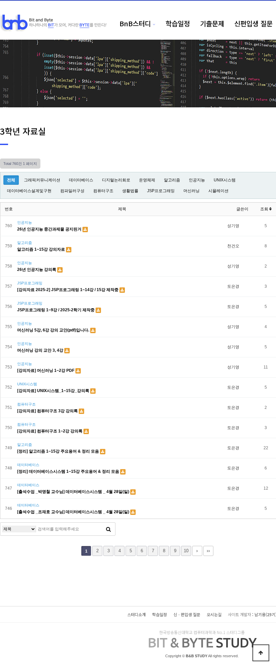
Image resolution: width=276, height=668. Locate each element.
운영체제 (147, 180)
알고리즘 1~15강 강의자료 (41, 249)
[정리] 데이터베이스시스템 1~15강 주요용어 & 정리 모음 (68, 471)
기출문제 (212, 23)
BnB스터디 (135, 23)
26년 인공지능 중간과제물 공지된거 (49, 229)
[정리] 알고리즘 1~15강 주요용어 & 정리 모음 (58, 451)
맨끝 (208, 551)
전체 (11, 180)
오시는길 (214, 614)
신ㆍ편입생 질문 (186, 614)
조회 (264, 209)
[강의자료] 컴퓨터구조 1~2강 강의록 (50, 431)
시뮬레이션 (218, 190)
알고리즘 (172, 180)
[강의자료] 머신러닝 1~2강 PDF (46, 370)
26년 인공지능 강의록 (37, 269)
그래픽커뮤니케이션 (42, 180)
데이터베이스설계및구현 (29, 190)
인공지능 (197, 180)
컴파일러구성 (72, 190)
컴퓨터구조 (103, 190)
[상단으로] (260, 652)
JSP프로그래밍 (161, 190)
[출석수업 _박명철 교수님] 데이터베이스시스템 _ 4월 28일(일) (73, 491)
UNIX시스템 (225, 180)
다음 (197, 551)
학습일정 (178, 23)
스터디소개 (136, 614)
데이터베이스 (81, 180)
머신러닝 (191, 190)
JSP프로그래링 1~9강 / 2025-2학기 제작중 (56, 310)
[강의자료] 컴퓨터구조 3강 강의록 (48, 411)
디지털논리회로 (116, 180)
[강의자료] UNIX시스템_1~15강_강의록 (53, 390)
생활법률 (130, 190)
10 (186, 550)
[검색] (108, 529)
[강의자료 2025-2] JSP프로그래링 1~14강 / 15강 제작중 (68, 289)
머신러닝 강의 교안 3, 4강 (40, 350)
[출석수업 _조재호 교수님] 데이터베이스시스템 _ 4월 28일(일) (73, 511)
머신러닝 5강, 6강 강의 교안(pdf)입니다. (53, 330)
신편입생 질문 (253, 23)
